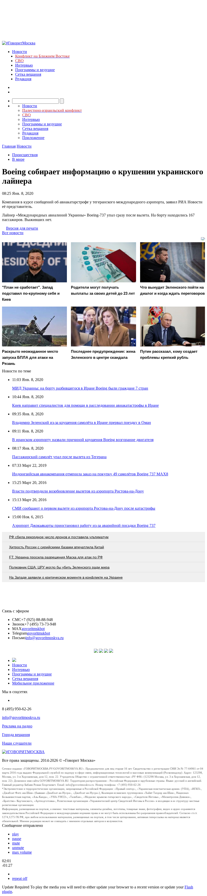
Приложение (33, 137)
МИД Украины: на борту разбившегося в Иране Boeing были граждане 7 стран (80, 388)
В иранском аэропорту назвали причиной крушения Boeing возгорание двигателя (82, 440)
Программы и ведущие (35, 70)
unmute (18, 848)
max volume (22, 852)
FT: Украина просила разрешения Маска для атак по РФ (56, 557)
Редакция (23, 79)
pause (16, 838)
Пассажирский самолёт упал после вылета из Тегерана (59, 457)
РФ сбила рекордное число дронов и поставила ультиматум (59, 537)
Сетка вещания (28, 74)
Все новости (12, 233)
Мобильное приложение (33, 683)
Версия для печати (22, 228)
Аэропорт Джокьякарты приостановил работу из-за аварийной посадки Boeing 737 (84, 525)
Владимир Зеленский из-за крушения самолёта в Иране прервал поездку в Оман (81, 422)
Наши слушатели (17, 743)
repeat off (19, 878)
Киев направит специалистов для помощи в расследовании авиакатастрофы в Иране (85, 405)
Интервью (24, 65)
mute (16, 843)
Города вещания (16, 734)
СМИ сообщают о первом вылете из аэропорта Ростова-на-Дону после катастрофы (83, 508)
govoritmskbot (33, 629)
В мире (18, 159)
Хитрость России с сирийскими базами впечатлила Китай (56, 547)
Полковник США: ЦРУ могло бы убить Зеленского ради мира (59, 567)
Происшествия (25, 155)
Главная (9, 146)
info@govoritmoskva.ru (44, 638)
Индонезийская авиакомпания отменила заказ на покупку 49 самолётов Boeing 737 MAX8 (90, 474)
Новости (19, 51)
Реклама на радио (17, 726)
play (15, 834)
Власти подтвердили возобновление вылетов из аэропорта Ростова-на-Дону (78, 491)
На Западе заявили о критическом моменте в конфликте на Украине (66, 577)
